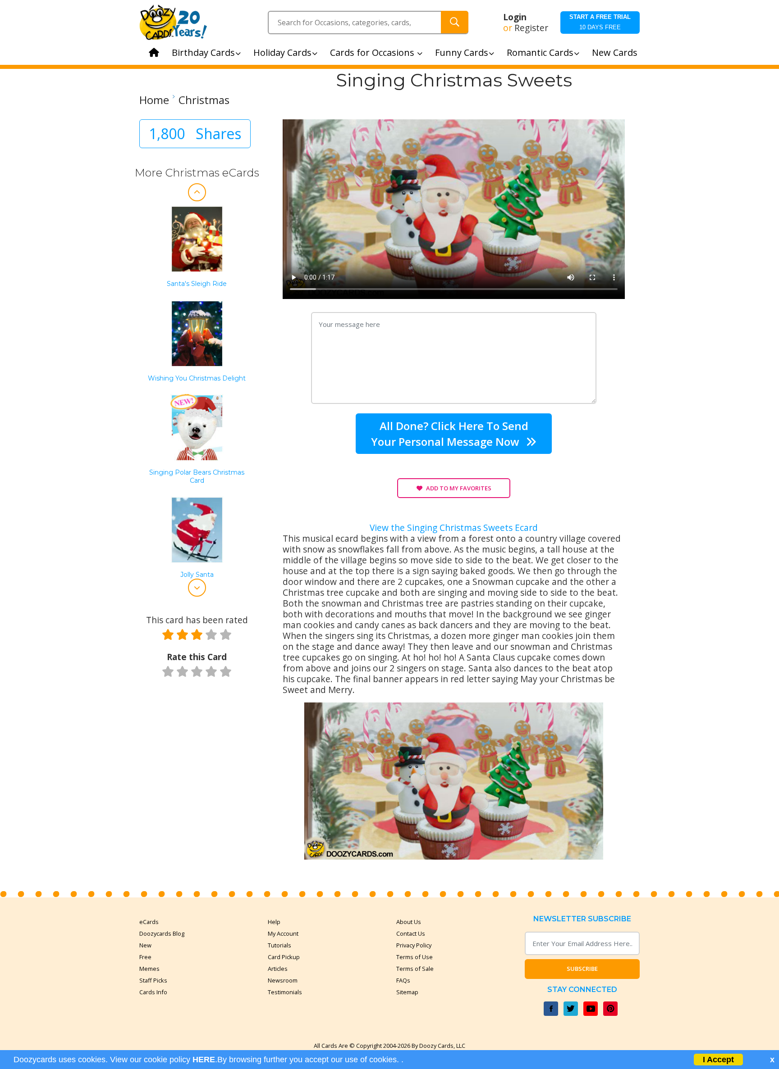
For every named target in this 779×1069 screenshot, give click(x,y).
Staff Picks (153, 980)
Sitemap (407, 992)
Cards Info (153, 992)
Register (531, 28)
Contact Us (410, 933)
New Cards (614, 52)
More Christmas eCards (197, 172)
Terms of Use (414, 956)
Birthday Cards (203, 52)
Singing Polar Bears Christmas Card (196, 477)
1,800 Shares (195, 133)
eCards (149, 921)
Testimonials (285, 992)
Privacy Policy (413, 945)
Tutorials (279, 945)
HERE (203, 1059)
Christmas (204, 100)
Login (515, 17)
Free (145, 956)
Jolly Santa (197, 575)
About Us (408, 921)
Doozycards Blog (161, 933)
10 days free (600, 22)
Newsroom (283, 980)
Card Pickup (284, 956)
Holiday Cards (282, 52)
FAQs (403, 980)
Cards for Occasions (373, 52)
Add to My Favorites (458, 488)
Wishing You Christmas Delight (197, 378)
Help (274, 921)
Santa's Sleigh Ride (197, 284)
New (145, 945)
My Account (283, 933)
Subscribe (582, 969)
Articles (278, 968)
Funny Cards (461, 52)
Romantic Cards (540, 52)
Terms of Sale (415, 968)
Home (154, 100)
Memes (149, 968)
